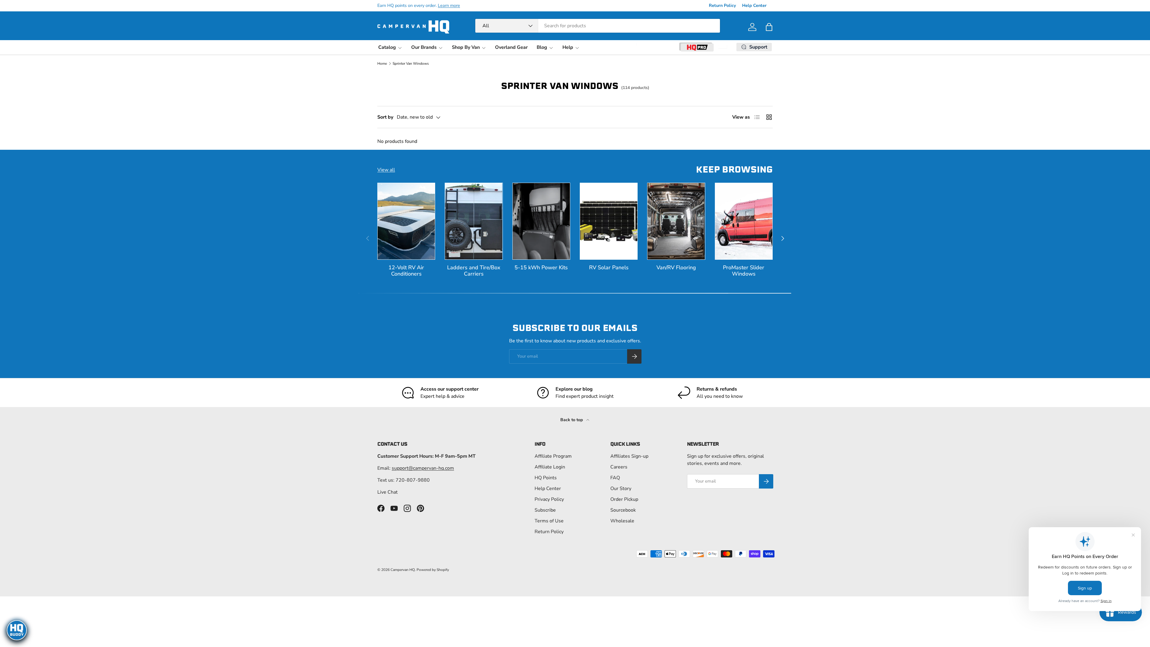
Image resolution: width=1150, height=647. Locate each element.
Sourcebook (623, 510)
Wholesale (622, 521)
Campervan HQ (403, 569)
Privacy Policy (549, 499)
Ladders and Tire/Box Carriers (473, 270)
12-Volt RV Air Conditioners (406, 270)
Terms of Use (549, 521)
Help (567, 47)
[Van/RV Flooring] (676, 221)
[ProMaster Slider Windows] (743, 221)
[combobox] (597, 26)
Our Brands (424, 47)
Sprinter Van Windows (411, 63)
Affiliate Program (553, 456)
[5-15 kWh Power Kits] (541, 221)
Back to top (572, 420)
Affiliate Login (550, 467)
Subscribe (545, 510)
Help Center (754, 5)
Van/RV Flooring (676, 267)
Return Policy (722, 5)
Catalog (387, 47)
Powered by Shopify (433, 569)
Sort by (385, 117)
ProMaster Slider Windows (743, 270)
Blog (542, 47)
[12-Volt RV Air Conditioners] (406, 221)
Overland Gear (511, 47)
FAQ (615, 477)
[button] (769, 27)
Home (382, 63)
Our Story (620, 488)
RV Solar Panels (609, 267)
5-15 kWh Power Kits (541, 267)
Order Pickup (624, 499)
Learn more (449, 5)
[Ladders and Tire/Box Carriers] (473, 221)
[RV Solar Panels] (608, 221)
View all (386, 170)
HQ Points (546, 477)
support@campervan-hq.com (423, 468)
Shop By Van (466, 47)
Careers (618, 467)
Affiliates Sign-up (629, 456)
